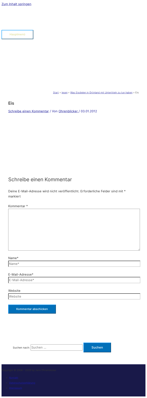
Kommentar (18, 206)
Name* (13, 258)
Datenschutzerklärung (22, 382)
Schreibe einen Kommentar (28, 111)
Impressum (15, 388)
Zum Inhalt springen (16, 4)
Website (14, 291)
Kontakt (13, 377)
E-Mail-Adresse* (20, 274)
